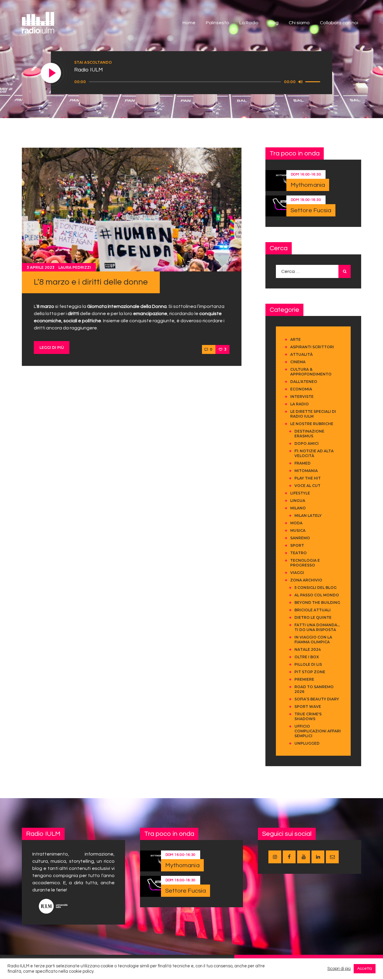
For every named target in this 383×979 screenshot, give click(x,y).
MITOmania (306, 470)
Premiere (304, 679)
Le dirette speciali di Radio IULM (313, 414)
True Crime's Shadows (308, 716)
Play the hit (307, 478)
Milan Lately (308, 515)
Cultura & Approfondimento (311, 371)
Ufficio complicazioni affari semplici (317, 731)
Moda (296, 523)
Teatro (298, 553)
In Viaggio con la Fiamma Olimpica (313, 639)
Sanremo (300, 538)
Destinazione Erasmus (309, 433)
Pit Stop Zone (309, 672)
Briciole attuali (312, 610)
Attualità (301, 354)
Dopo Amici (306, 443)
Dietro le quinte (313, 617)
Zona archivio (306, 580)
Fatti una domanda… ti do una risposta (317, 627)
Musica (298, 530)
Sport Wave (307, 706)
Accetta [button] (364, 968)
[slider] (313, 81)
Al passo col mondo (316, 595)
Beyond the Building (317, 602)
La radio (299, 404)
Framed (302, 463)
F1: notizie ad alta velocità (314, 453)
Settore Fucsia (311, 210)
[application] (198, 82)
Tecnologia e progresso (305, 562)
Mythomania (308, 185)
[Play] (51, 73)
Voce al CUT (307, 485)
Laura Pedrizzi (74, 267)
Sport (297, 545)
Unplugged (307, 743)
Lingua (297, 500)
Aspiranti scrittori (312, 347)
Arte (295, 339)
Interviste (302, 396)
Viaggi (297, 572)
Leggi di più (51, 347)
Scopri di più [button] (339, 968)
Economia (301, 389)
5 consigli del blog (315, 587)
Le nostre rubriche (311, 423)
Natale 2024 (307, 649)
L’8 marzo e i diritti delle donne (91, 282)
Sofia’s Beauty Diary (316, 699)
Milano (298, 508)
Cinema (298, 362)
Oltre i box (306, 657)
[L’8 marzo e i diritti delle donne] (131, 209)
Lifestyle (300, 493)
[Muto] (300, 82)
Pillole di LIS (308, 664)
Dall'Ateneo (303, 381)
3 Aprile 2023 (40, 267)
